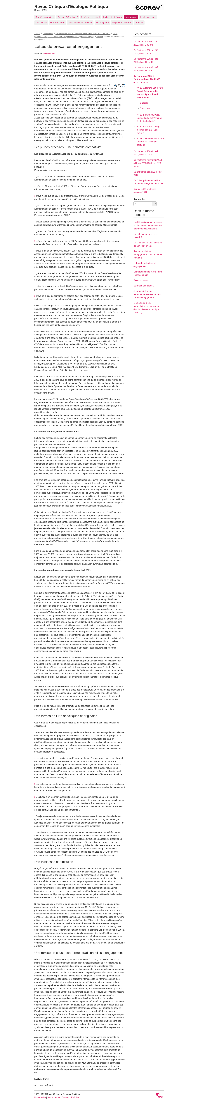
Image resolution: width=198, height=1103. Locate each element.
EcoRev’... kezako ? (90, 17)
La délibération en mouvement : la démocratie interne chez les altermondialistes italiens (148, 225)
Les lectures (41, 22)
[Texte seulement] (123, 85)
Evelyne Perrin (49, 53)
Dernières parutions (44, 17)
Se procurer (122, 22)
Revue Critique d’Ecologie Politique (71, 6)
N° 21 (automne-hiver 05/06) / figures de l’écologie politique (150, 141)
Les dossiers (131, 17)
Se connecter (53, 1097)
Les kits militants (148, 17)
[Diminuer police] (119, 85)
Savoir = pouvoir (141, 280)
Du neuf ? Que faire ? (68, 17)
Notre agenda (102, 22)
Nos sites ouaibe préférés (80, 22)
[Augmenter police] (115, 85)
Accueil (37, 34)
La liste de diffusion (112, 17)
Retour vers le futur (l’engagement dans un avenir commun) (147, 254)
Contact (65, 1097)
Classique (145, 108)
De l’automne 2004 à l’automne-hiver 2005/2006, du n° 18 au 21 (82, 34)
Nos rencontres (57, 22)
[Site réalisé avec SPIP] (160, 1096)
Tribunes (139, 22)
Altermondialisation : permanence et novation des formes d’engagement (147, 294)
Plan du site (40, 1097)
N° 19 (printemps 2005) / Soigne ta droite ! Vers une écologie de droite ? (149, 118)
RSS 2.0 (75, 1097)
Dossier (99, 37)
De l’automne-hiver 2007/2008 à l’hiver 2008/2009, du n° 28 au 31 (147, 163)
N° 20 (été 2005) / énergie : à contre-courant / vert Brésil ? (149, 129)
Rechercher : (140, 199)
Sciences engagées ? (143, 286)
